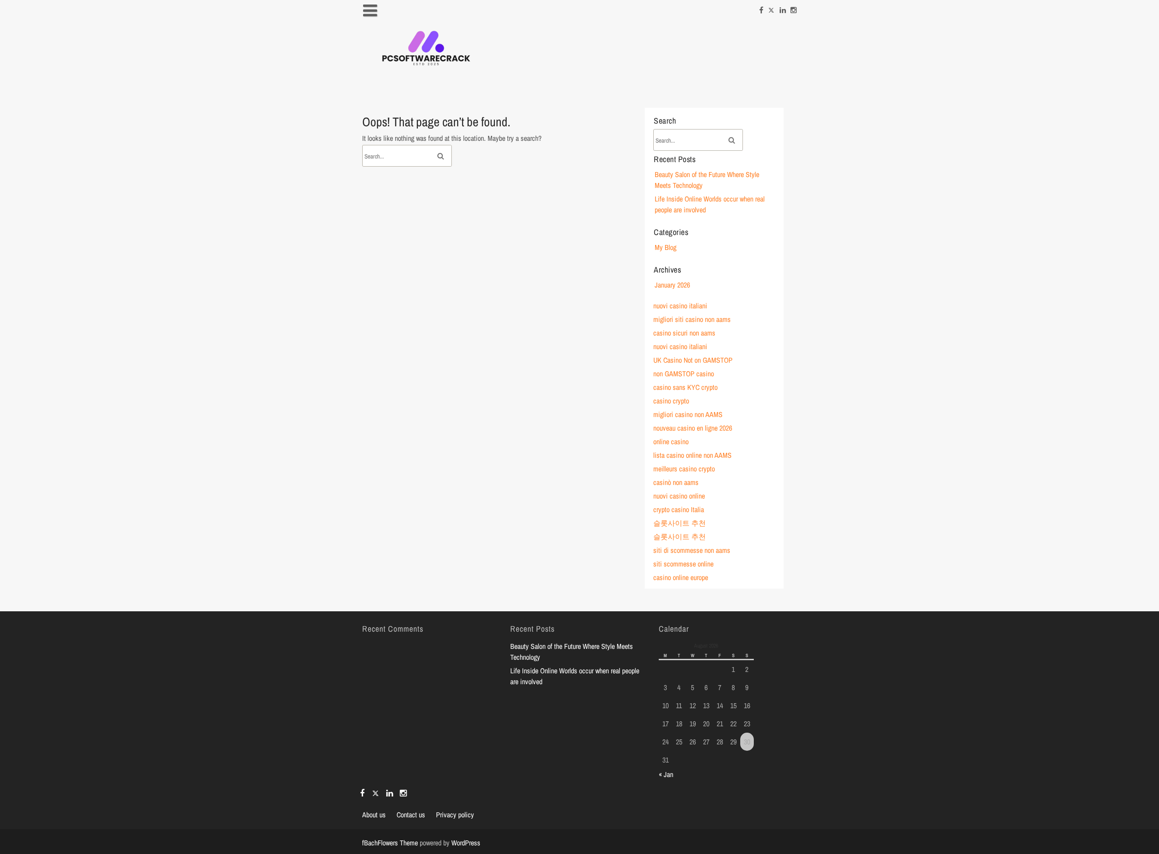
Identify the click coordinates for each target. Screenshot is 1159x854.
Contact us (411, 815)
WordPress (465, 843)
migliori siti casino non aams (692, 319)
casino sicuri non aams (684, 333)
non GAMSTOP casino (683, 374)
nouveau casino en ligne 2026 (692, 428)
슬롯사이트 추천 (679, 523)
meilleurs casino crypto (684, 469)
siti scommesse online (683, 564)
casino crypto (671, 401)
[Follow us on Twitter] (771, 7)
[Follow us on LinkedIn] (783, 7)
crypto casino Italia (678, 509)
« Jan (666, 774)
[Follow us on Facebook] (761, 7)
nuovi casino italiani (680, 306)
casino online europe (680, 577)
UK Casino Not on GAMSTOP (693, 360)
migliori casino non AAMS (688, 414)
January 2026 (672, 285)
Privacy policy (455, 815)
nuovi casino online (679, 496)
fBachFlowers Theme (390, 843)
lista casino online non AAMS (692, 455)
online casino (671, 441)
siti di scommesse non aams (691, 550)
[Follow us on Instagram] (793, 7)
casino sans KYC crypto (685, 387)
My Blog (665, 247)
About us (374, 815)
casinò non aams (676, 482)
